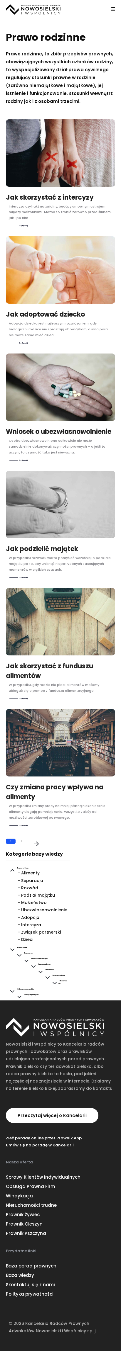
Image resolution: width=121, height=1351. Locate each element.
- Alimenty (29, 873)
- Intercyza (29, 925)
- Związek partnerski (39, 932)
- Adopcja (28, 917)
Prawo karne (50, 970)
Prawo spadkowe (44, 964)
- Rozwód (28, 888)
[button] (52, 1115)
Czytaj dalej (23, 226)
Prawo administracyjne (39, 959)
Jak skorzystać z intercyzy (50, 197)
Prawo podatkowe (59, 975)
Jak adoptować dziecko (45, 314)
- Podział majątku (36, 895)
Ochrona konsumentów (25, 989)
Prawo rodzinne (22, 868)
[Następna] (36, 844)
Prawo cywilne (22, 947)
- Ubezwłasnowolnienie (42, 910)
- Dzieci (25, 939)
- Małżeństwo (32, 902)
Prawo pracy (28, 953)
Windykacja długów (31, 995)
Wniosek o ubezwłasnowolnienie (58, 431)
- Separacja (30, 880)
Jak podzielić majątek (42, 548)
